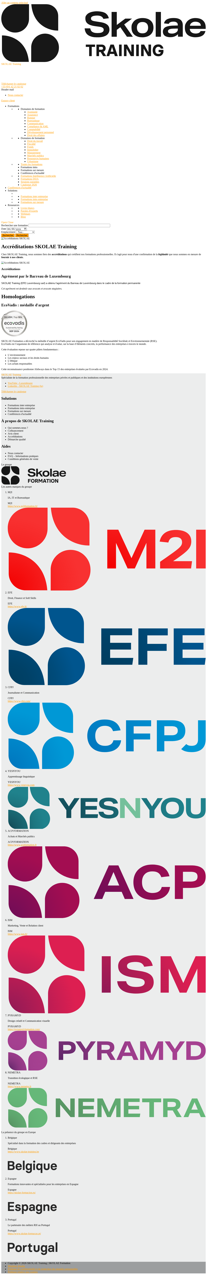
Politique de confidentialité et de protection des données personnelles (43, 1269)
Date (3, 228)
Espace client (8, 100)
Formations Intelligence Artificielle (38, 176)
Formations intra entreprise (34, 199)
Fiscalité (31, 144)
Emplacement (8, 232)
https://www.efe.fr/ (17, 606)
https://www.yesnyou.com (21, 785)
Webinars (25, 213)
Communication (35, 123)
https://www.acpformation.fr (22, 844)
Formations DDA (30, 179)
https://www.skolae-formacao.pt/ (24, 1233)
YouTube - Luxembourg (20, 383)
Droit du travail (35, 141)
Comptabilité (33, 129)
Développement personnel (40, 132)
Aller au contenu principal (14, 2)
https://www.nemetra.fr (19, 1086)
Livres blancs (27, 208)
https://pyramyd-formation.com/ (24, 1029)
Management (33, 152)
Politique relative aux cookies (23, 1271)
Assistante (32, 112)
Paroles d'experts (29, 211)
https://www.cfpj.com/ (19, 701)
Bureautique (33, 120)
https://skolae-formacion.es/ (22, 1192)
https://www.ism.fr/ (17, 934)
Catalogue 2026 (29, 184)
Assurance (32, 114)
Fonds (30, 146)
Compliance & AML (37, 126)
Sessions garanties (30, 181)
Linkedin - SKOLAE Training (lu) (25, 386)
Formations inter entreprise (34, 196)
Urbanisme (32, 161)
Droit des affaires (36, 135)
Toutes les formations (31, 164)
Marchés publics (35, 155)
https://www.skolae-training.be (23, 1151)
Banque (31, 117)
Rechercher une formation (14, 225)
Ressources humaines (38, 158)
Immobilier (32, 149)
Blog (23, 216)
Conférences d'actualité (19, 187)
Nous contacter (15, 95)
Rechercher (21, 235)
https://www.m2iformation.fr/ (23, 506)
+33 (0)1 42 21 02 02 (12, 86)
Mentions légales (16, 1266)
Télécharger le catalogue (13, 83)
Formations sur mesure (32, 202)
